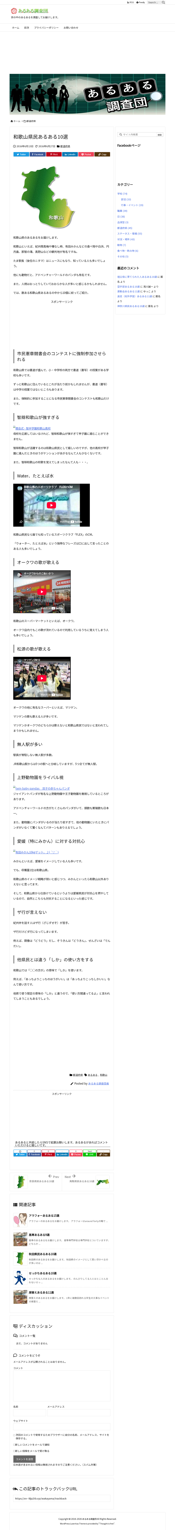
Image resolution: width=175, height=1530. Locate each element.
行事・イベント (132, 205)
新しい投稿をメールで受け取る (32, 1451)
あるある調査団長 (98, 1083)
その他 (122, 256)
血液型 (122, 222)
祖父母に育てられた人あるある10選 (137, 276)
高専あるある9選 (39, 1235)
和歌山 (103, 1075)
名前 (15, 1406)
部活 (126, 199)
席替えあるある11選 (41, 1292)
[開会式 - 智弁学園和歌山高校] (32, 428)
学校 (122, 193)
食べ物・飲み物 (127, 250)
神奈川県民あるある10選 (131, 306)
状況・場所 (126, 239)
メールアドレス (56, 1406)
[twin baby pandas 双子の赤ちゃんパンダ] (41, 788)
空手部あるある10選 (128, 286)
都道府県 (31, 121)
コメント (18, 1368)
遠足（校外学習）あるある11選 (134, 296)
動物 (121, 245)
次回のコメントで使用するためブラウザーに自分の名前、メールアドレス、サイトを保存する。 (62, 1436)
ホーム (16, 121)
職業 (122, 210)
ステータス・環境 (129, 233)
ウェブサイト (20, 1420)
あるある (93, 1075)
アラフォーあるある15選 (44, 1215)
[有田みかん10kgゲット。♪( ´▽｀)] (36, 852)
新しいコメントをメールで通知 (32, 1444)
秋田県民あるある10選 (42, 1254)
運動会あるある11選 (128, 291)
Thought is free (107, 1523)
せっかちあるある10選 (42, 1273)
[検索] (163, 2)
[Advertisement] (87, 53)
